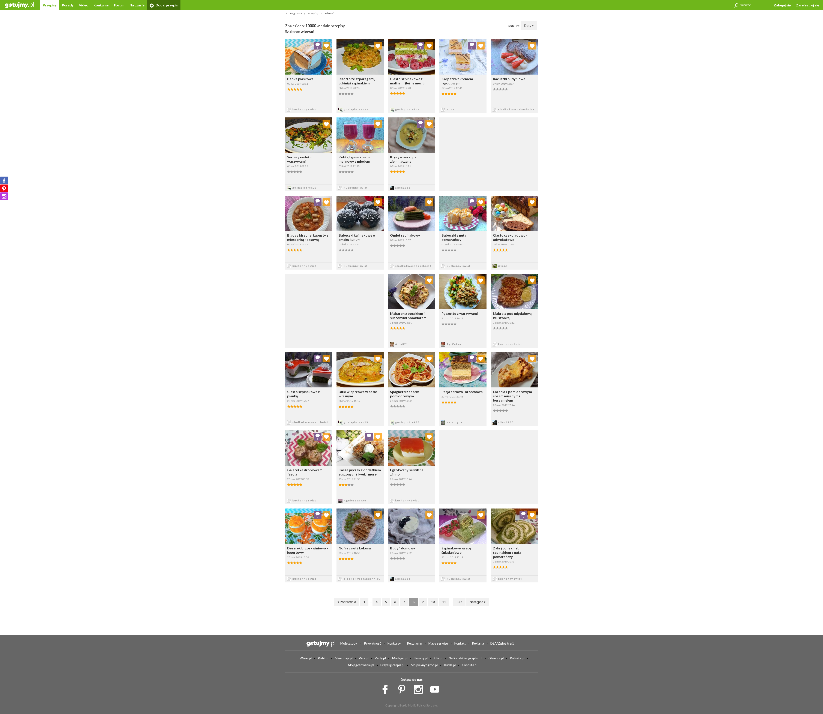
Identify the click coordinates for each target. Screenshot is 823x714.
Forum (119, 5)
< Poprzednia (346, 602)
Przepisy (50, 5)
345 (459, 602)
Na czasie (136, 5)
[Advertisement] (334, 310)
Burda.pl (450, 665)
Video (83, 5)
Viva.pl (363, 658)
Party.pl (380, 658)
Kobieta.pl (517, 658)
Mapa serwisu (438, 643)
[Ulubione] (326, 46)
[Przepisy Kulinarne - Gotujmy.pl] (19, 4)
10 (433, 602)
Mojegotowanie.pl (361, 665)
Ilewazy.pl (421, 658)
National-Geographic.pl (465, 658)
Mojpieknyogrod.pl (424, 665)
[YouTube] (436, 688)
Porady (68, 5)
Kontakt (460, 643)
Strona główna (293, 13)
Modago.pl (399, 658)
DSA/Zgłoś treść (502, 643)
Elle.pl (438, 658)
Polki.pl (323, 658)
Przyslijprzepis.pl (392, 665)
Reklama (478, 643)
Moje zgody (348, 643)
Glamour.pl (496, 658)
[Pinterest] (4, 188)
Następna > (478, 602)
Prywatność (372, 643)
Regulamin (414, 643)
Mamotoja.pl (344, 658)
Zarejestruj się (807, 5)
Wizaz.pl (306, 658)
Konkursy (101, 5)
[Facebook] (4, 180)
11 (444, 602)
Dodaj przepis (166, 5)
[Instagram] (4, 196)
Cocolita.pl (469, 665)
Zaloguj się (782, 5)
